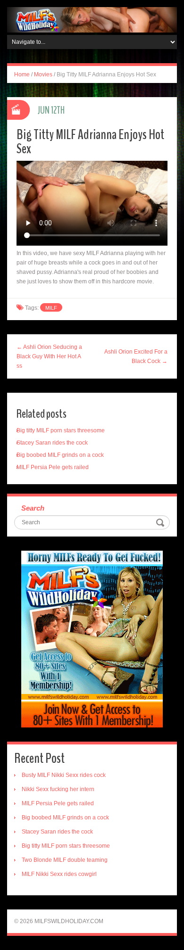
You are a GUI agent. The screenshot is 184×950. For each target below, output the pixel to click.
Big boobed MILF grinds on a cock (60, 455)
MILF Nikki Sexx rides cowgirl (59, 874)
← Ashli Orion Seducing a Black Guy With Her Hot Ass (49, 356)
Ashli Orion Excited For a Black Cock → (135, 356)
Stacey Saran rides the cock (52, 442)
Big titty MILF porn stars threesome (61, 430)
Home (22, 74)
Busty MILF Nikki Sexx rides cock (64, 775)
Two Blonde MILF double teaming (65, 860)
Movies (43, 74)
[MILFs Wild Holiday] (92, 19)
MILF (51, 308)
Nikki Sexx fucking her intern (58, 789)
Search (32, 508)
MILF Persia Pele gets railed (53, 467)
